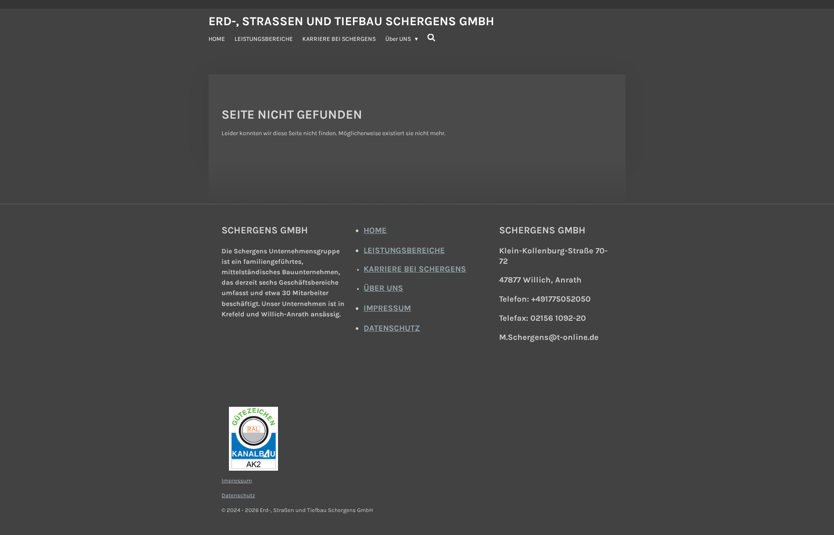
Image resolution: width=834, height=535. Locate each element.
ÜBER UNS (383, 288)
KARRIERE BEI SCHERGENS (415, 269)
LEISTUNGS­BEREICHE (404, 250)
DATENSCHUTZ (392, 328)
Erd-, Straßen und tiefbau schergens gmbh (351, 21)
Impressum (237, 480)
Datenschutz (238, 495)
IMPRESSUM (387, 308)
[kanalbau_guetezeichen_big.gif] (253, 439)
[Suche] (432, 38)
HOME (375, 230)
